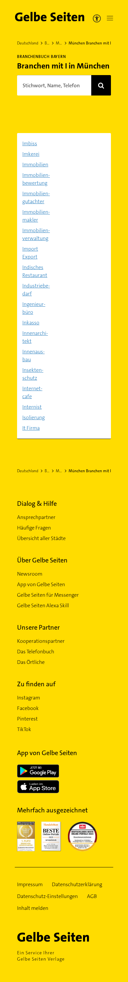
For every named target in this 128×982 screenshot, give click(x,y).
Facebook (28, 708)
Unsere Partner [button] (38, 627)
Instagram (28, 697)
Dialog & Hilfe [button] (37, 503)
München (59, 43)
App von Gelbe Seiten (41, 584)
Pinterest (27, 718)
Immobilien (35, 164)
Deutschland (27, 43)
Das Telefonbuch (35, 651)
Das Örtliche (31, 662)
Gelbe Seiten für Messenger (48, 594)
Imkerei (30, 153)
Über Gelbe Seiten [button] (42, 560)
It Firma (31, 427)
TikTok (24, 729)
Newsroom (29, 573)
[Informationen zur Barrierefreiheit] (97, 18)
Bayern (47, 43)
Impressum (30, 884)
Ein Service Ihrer (41, 956)
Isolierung (33, 417)
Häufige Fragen (34, 527)
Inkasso (30, 322)
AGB (92, 896)
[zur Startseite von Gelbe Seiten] (64, 937)
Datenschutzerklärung (77, 884)
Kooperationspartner (41, 641)
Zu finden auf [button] (36, 684)
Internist (32, 406)
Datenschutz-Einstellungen (47, 896)
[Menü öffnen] (108, 18)
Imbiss (29, 143)
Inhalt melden (32, 908)
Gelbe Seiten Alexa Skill (43, 605)
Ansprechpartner (36, 517)
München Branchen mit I (90, 43)
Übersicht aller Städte (41, 538)
